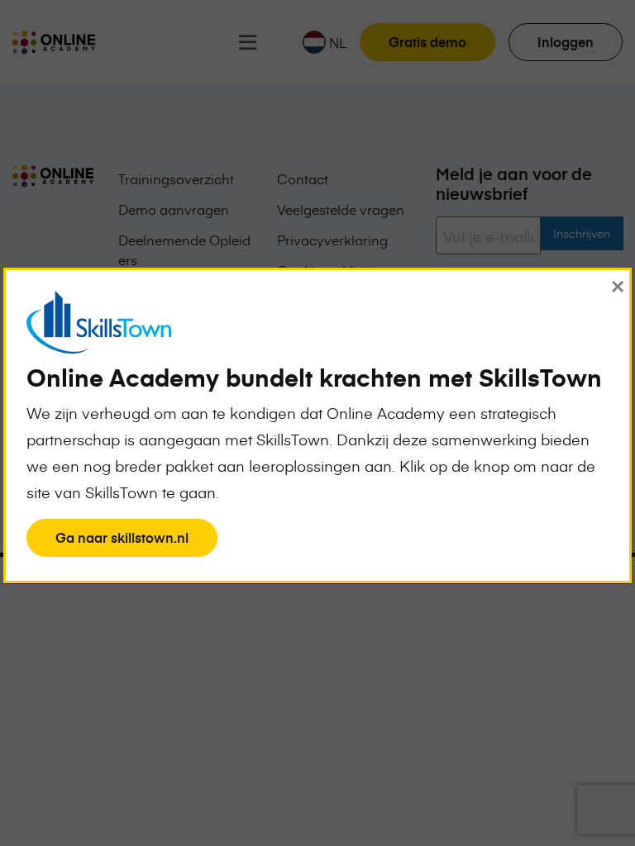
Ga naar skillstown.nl (122, 542)
